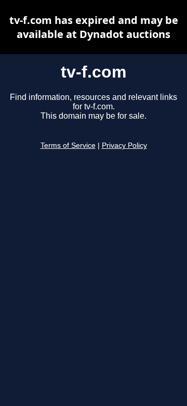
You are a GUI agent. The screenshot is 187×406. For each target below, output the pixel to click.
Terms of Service (68, 145)
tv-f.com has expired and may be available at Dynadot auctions (93, 27)
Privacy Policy (124, 145)
